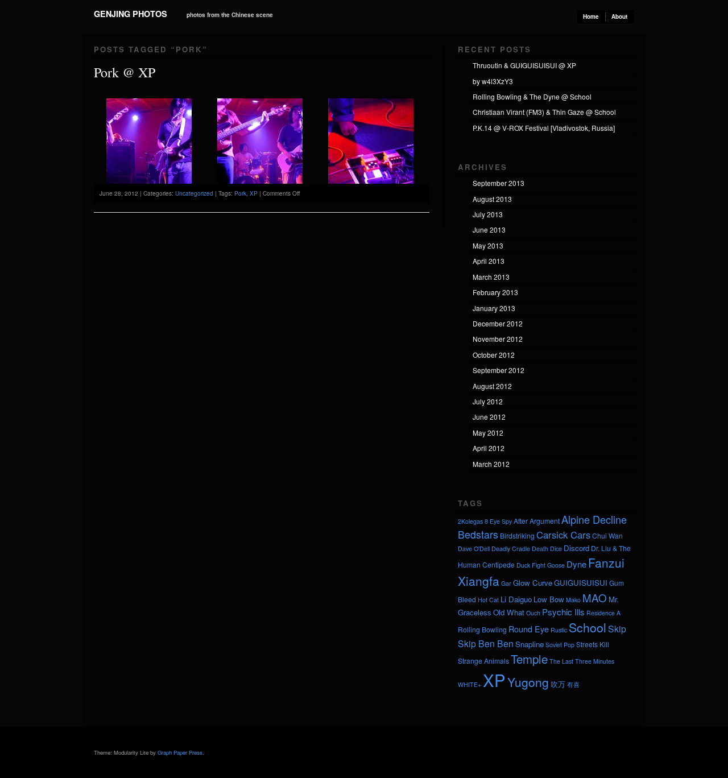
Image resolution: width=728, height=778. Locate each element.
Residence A (603, 613)
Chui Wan (607, 535)
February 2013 (495, 292)
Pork (240, 193)
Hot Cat (488, 599)
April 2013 (488, 261)
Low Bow (548, 599)
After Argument (537, 520)
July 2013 (488, 214)
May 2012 (488, 432)
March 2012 (491, 464)
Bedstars (478, 534)
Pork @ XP (124, 72)
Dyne (576, 564)
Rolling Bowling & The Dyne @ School (532, 96)
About (619, 16)
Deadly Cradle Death (519, 548)
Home (591, 16)
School (587, 627)
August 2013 (492, 199)
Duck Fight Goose (540, 565)
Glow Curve (532, 582)
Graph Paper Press (180, 752)
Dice (556, 548)
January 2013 (494, 308)
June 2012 (489, 416)
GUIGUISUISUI (580, 582)
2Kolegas (470, 521)
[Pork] (149, 181)
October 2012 (494, 354)
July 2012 (488, 401)
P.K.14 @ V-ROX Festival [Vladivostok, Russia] (544, 128)
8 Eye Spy (498, 521)
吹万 (558, 683)
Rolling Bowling (482, 629)
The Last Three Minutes (581, 661)
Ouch (533, 613)
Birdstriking (517, 535)
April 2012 (488, 448)
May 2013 (488, 245)
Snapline (529, 644)
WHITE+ (469, 684)
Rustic (559, 630)
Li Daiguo (516, 599)
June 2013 (489, 229)
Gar (506, 583)
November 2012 (498, 339)
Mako (573, 599)
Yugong (528, 681)
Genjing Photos (130, 13)
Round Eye (528, 629)
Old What (508, 612)
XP (254, 193)
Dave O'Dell (474, 548)
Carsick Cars (563, 534)
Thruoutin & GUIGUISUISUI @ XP (524, 65)
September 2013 (498, 183)
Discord (576, 548)
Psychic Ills (563, 612)
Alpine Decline (594, 519)
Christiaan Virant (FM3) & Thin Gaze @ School (544, 112)
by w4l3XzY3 (493, 81)
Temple (529, 659)
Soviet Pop (559, 644)
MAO (594, 597)
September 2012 (498, 370)
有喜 (573, 684)
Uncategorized (194, 193)
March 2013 (491, 277)
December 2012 (498, 323)
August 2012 (492, 386)
